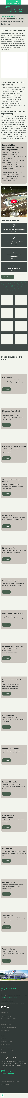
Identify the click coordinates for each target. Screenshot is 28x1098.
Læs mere (6, 424)
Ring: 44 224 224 (8, 988)
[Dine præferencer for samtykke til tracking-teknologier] (2, 1095)
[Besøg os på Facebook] (2, 1007)
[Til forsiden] (14, 9)
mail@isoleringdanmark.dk (9, 997)
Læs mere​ (6, 389)
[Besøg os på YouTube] (8, 1007)
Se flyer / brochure (7, 277)
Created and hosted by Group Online (10, 1081)
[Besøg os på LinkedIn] (5, 1007)
